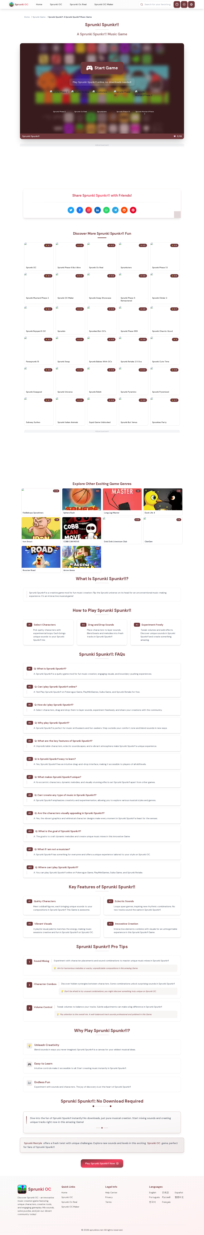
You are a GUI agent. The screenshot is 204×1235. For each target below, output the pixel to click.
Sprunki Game (39, 17)
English (152, 1192)
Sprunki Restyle (33, 1143)
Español (179, 1192)
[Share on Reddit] (124, 210)
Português (154, 1197)
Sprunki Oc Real (78, 4)
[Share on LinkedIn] (97, 210)
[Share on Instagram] (88, 210)
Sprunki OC (56, 4)
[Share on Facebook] (79, 210)
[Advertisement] (102, 165)
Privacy (109, 1197)
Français (166, 1202)
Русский (166, 1197)
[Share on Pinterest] (133, 210)
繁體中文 (179, 1197)
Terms (108, 1202)
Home (39, 4)
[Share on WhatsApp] (106, 210)
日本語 (165, 1192)
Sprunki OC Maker (103, 4)
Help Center (111, 1192)
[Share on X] (71, 210)
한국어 (152, 1202)
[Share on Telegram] (115, 210)
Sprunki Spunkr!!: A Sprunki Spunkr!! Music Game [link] (70, 17)
